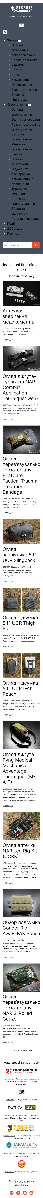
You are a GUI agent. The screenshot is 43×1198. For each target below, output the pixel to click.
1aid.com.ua (9, 1172)
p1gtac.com (10, 1100)
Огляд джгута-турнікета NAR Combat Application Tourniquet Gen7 (21, 387)
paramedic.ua (9, 1153)
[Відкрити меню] (21, 25)
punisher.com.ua (9, 1136)
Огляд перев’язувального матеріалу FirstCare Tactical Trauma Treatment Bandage (21, 475)
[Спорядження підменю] (29, 105)
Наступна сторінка (25, 1050)
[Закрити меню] (5, 32)
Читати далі (8, 340)
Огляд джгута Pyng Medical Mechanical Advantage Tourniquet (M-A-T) (19, 768)
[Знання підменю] (19, 41)
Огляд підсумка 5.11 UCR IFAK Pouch (20, 688)
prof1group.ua (9, 1079)
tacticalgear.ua (10, 1115)
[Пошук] (36, 245)
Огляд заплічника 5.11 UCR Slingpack (20, 554)
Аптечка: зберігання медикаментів (18, 316)
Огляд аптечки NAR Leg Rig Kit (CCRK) (20, 850)
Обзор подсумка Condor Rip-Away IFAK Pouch (21, 928)
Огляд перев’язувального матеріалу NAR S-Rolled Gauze (21, 1008)
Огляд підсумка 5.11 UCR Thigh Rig (20, 623)
